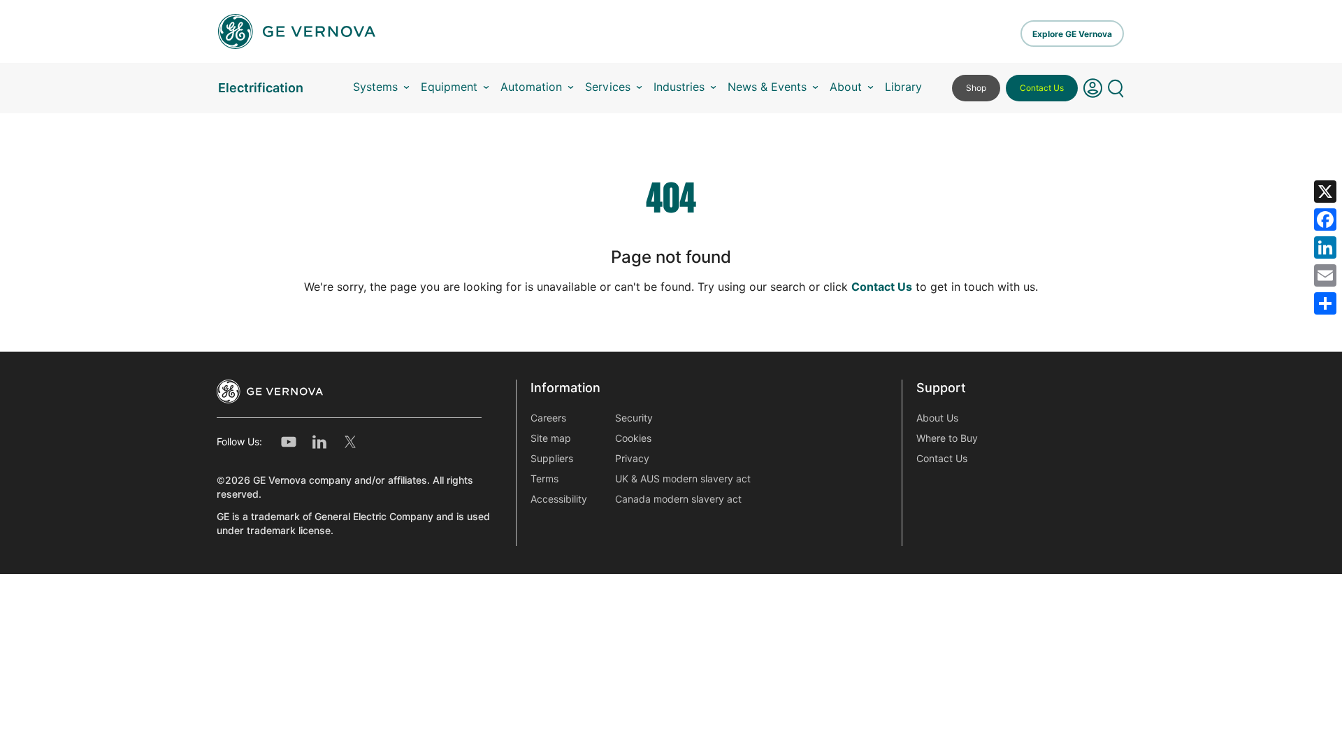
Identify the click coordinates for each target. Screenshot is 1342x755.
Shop (976, 87)
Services (607, 87)
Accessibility (559, 499)
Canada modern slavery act (678, 499)
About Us (937, 418)
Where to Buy (947, 438)
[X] (1325, 192)
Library (903, 87)
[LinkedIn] (1325, 247)
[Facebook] (1325, 219)
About (846, 87)
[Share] (1325, 303)
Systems (375, 87)
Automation (531, 87)
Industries (679, 87)
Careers (548, 418)
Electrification (260, 87)
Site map (551, 438)
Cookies (633, 438)
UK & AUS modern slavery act (683, 478)
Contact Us (1042, 87)
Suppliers (552, 458)
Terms (544, 478)
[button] (1093, 88)
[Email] (1325, 275)
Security (634, 418)
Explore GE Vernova (1072, 34)
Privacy (632, 458)
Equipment (449, 87)
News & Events (767, 87)
